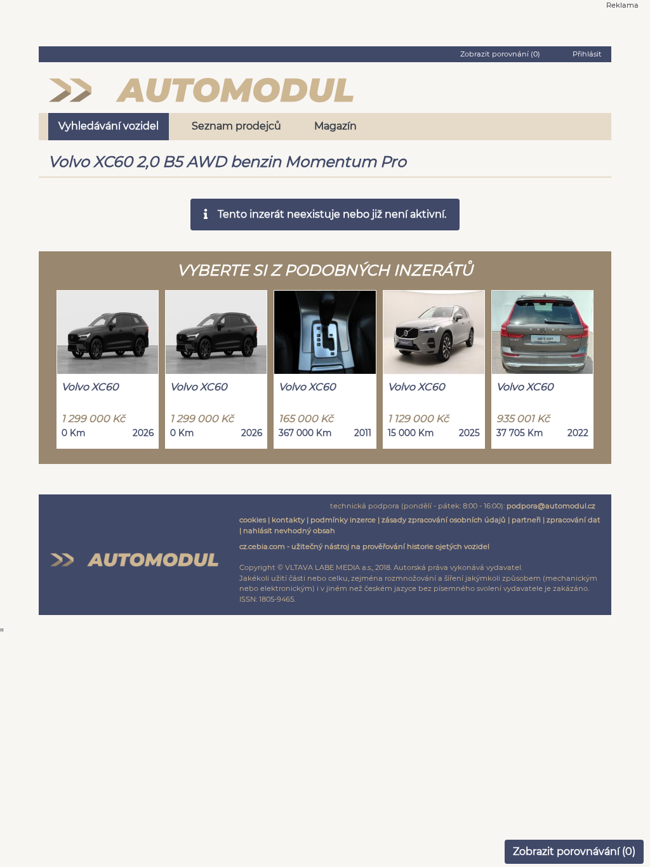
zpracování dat (573, 519)
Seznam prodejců (236, 126)
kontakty (288, 519)
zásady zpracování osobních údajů (443, 519)
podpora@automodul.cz (551, 505)
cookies (252, 519)
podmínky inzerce (343, 519)
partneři (526, 519)
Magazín (335, 126)
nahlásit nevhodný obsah (289, 530)
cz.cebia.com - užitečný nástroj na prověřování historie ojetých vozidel (364, 546)
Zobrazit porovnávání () (574, 851)
